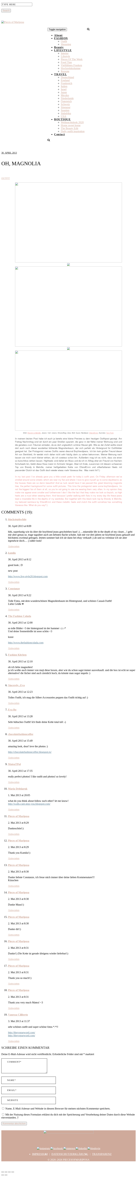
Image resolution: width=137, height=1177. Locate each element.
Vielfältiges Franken (71, 65)
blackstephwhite (17, 519)
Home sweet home (71, 125)
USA (63, 116)
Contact (59, 134)
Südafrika (66, 113)
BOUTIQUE (62, 119)
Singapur (65, 107)
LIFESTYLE (63, 50)
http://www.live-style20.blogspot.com (28, 576)
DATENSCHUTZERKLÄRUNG (69, 1154)
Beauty (59, 47)
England (65, 80)
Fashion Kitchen (17, 654)
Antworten (13, 546)
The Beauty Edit (69, 128)
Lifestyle (65, 56)
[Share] (6, 1171)
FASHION (61, 38)
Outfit (64, 41)
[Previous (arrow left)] (2, 1174)
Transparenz (102, 1154)
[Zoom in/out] (12, 1171)
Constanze (14, 588)
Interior (64, 53)
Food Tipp (66, 62)
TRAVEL (60, 74)
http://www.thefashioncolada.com (25, 642)
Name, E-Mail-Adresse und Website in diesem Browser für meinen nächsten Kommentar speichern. (57, 1108)
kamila (12, 552)
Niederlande (67, 98)
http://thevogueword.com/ (21, 1032)
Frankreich (66, 83)
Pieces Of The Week (72, 59)
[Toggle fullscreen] (9, 1171)
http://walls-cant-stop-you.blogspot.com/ (29, 803)
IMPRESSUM (40, 1154)
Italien (64, 86)
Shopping (66, 44)
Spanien (65, 110)
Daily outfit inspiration (73, 131)
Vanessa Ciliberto (18, 1014)
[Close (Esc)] (2, 1171)
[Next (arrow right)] (6, 1174)
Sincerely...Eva (16, 685)
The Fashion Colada (19, 616)
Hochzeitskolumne (71, 68)
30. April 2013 (9, 153)
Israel (63, 89)
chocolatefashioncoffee (20, 734)
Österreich (66, 101)
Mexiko (65, 95)
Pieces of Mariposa (18, 816)
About (58, 35)
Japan (64, 92)
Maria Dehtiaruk (17, 788)
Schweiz (65, 104)
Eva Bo (12, 709)
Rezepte (65, 71)
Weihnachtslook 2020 (72, 122)
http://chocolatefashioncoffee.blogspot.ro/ (29, 752)
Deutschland (67, 77)
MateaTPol (14, 764)
